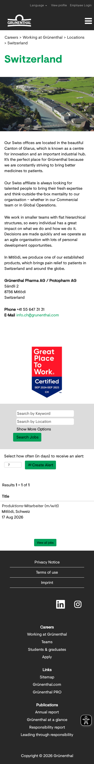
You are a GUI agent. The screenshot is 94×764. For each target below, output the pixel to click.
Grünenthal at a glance (47, 719)
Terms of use (47, 572)
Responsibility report (47, 727)
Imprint (47, 582)
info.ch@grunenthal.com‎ (37, 315)
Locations (75, 37)
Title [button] (5, 496)
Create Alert (42, 465)
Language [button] (37, 5)
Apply (47, 656)
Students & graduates (47, 649)
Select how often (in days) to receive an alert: (44, 456)
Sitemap (47, 677)
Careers (11, 37)
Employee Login (81, 5)
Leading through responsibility (47, 734)
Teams (47, 641)
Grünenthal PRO (47, 692)
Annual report (47, 712)
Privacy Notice (47, 562)
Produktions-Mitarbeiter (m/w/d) (30, 505)
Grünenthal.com (47, 684)
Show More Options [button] (34, 429)
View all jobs (45, 542)
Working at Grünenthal (43, 37)
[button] (78, 21)
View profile (59, 5)
